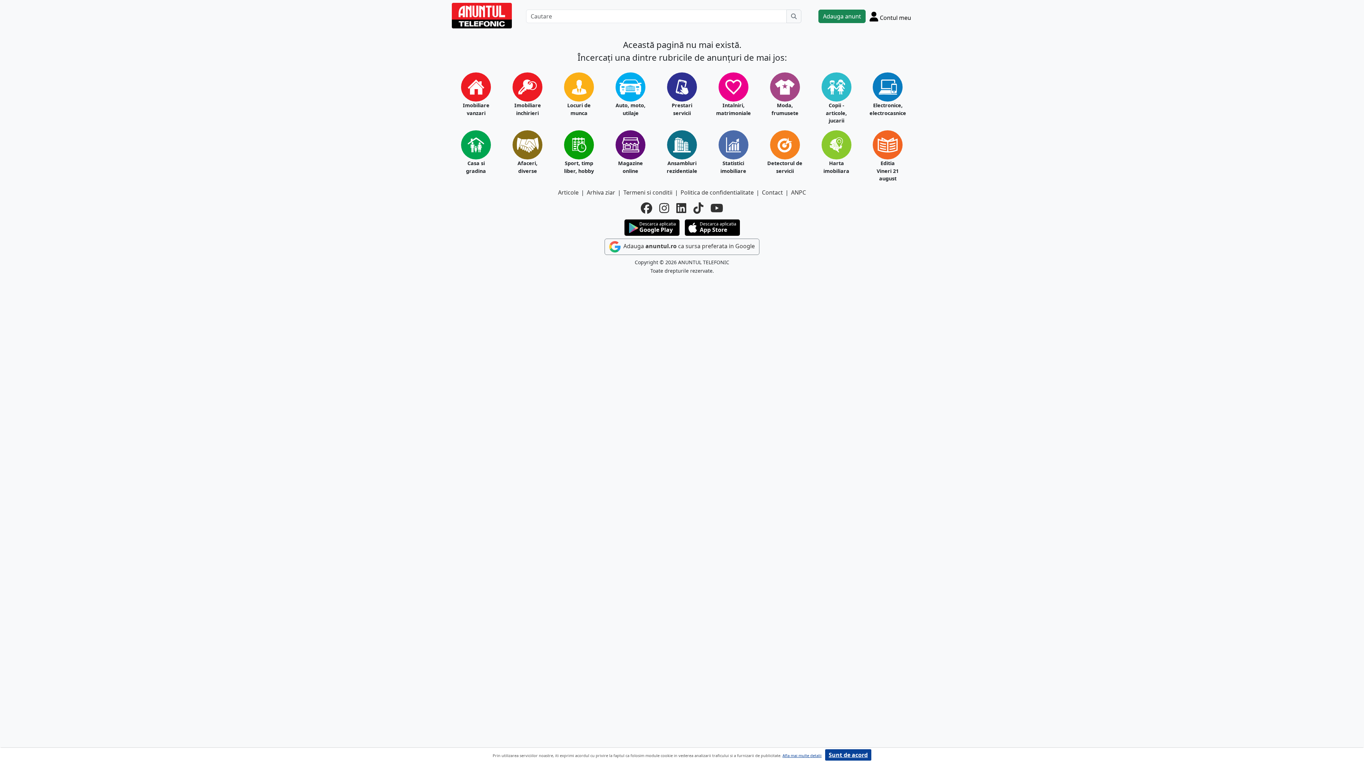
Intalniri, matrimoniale (733, 109)
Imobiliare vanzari (476, 109)
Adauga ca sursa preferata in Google (688, 246)
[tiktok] (698, 208)
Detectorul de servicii (784, 167)
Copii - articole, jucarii (836, 113)
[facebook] (646, 208)
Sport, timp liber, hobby (579, 167)
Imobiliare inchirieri (527, 109)
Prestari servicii (682, 109)
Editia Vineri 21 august (888, 171)
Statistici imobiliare (733, 167)
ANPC (798, 192)
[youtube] (716, 208)
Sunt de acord (848, 755)
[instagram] (664, 208)
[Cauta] (793, 16)
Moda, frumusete (785, 109)
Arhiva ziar (601, 192)
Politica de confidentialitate (717, 192)
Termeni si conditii (647, 192)
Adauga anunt (842, 16)
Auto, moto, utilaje (630, 109)
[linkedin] (681, 208)
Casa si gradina (476, 167)
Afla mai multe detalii (802, 755)
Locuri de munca (579, 109)
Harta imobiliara (836, 167)
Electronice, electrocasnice (888, 109)
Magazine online (630, 167)
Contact (772, 192)
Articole (568, 192)
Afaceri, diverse (527, 167)
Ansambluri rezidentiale (682, 167)
